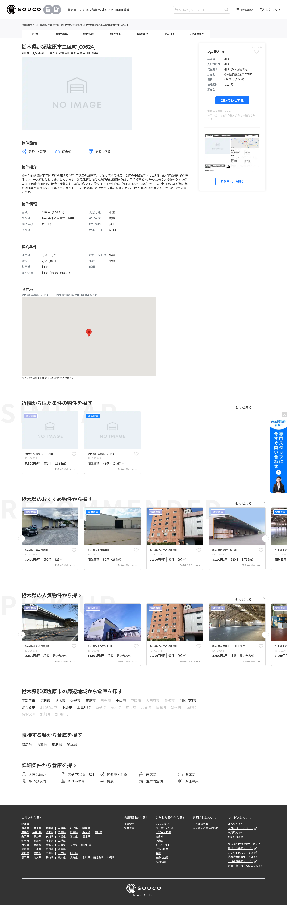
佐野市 (75, 700)
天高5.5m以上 (39, 774)
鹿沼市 (91, 700)
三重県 (62, 840)
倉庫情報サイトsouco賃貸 (34, 24)
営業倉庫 (129, 828)
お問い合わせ (235, 836)
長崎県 (49, 857)
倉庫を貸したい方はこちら (243, 865)
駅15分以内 (37, 781)
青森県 (25, 828)
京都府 (49, 844)
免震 (110, 781)
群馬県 (57, 744)
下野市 (67, 707)
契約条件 (143, 34)
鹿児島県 (98, 857)
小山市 (121, 700)
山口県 (62, 853)
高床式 (151, 774)
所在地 (169, 34)
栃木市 (60, 700)
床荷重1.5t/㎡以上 (81, 774)
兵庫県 (37, 844)
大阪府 (25, 844)
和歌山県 (86, 844)
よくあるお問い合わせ (205, 828)
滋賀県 (62, 844)
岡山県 (74, 853)
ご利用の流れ (200, 823)
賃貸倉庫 (129, 823)
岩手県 (37, 828)
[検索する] (226, 9)
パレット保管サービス (240, 852)
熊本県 (62, 857)
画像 (35, 34)
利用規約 (233, 832)
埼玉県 (72, 744)
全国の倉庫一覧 (55, 24)
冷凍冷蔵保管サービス (240, 856)
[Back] (21, 538)
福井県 (86, 836)
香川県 (37, 849)
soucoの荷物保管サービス (243, 843)
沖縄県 (110, 857)
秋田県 (49, 828)
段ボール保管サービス (240, 848)
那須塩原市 (78, 24)
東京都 (25, 832)
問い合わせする (232, 100)
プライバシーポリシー (240, 828)
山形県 (74, 828)
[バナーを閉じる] (284, 414)
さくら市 (28, 707)
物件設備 (62, 34)
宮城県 (62, 828)
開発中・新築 (117, 774)
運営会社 (233, 823)
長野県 (37, 836)
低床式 (190, 774)
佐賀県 (37, 857)
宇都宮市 (28, 700)
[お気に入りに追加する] (74, 454)
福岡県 (25, 857)
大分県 (74, 857)
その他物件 (196, 34)
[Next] (265, 538)
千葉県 (62, 832)
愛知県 (37, 840)
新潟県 (62, 836)
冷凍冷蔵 (192, 781)
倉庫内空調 (154, 781)
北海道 (25, 823)
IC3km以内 (76, 781)
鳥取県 (37, 853)
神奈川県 (37, 832)
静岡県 (25, 840)
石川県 (49, 836)
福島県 (27, 744)
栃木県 (68, 24)
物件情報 (116, 34)
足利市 (45, 700)
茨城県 (42, 744)
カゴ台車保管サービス (240, 861)
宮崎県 (86, 857)
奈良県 (74, 844)
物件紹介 (89, 34)
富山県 (74, 836)
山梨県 (25, 836)
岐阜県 (49, 840)
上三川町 (84, 707)
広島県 (25, 853)
